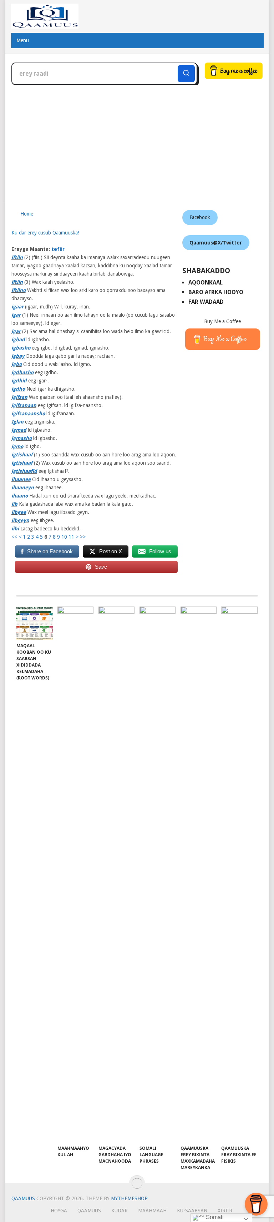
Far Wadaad (206, 301)
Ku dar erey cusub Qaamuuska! (45, 233)
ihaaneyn (22, 487)
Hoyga (59, 1210)
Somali (214, 1217)
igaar (17, 307)
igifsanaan (23, 405)
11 (71, 537)
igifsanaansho (28, 413)
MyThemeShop (129, 1198)
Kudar (119, 1210)
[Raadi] (186, 73)
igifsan (19, 397)
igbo (16, 364)
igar (16, 315)
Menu (22, 40)
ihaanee (21, 479)
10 (64, 537)
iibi (15, 528)
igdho (18, 389)
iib (14, 504)
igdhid (19, 381)
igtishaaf (21, 454)
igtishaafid (24, 471)
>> (83, 537)
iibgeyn (20, 520)
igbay (18, 356)
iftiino (18, 290)
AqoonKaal (205, 282)
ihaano (19, 496)
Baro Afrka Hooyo (215, 292)
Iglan (17, 422)
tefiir (58, 249)
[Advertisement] (136, 138)
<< (14, 537)
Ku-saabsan (192, 1210)
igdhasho (22, 372)
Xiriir (225, 1210)
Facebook (199, 217)
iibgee (18, 512)
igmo (17, 446)
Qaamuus (23, 1198)
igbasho (20, 348)
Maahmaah (152, 1210)
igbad (18, 339)
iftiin (17, 257)
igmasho (21, 438)
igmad (18, 430)
